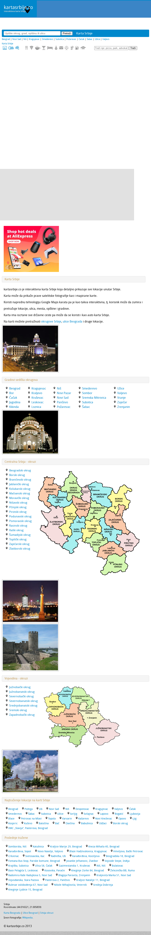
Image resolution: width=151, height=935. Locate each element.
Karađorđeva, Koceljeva (85, 856)
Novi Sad (16, 39)
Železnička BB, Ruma (122, 870)
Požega (28, 809)
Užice (97, 39)
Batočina (44, 823)
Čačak (81, 39)
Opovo (122, 818)
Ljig (134, 818)
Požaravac (71, 39)
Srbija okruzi (46, 912)
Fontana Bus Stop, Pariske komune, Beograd (34, 861)
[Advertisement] (67, 194)
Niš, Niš (100, 865)
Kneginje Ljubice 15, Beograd (25, 889)
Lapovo (104, 813)
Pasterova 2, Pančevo (57, 880)
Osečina (70, 823)
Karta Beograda (12, 912)
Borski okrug (120, 823)
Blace (11, 818)
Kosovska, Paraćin (54, 870)
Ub (40, 809)
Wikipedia (27, 917)
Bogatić (119, 813)
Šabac (89, 39)
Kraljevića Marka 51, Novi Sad (113, 875)
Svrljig (73, 813)
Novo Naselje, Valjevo (50, 851)
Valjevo (105, 39)
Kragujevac (34, 39)
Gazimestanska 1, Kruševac (74, 865)
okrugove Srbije (51, 321)
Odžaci (103, 823)
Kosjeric (12, 823)
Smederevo (47, 39)
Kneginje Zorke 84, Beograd (87, 870)
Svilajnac (89, 813)
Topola (52, 818)
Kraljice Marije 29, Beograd (66, 846)
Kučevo (28, 823)
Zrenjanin (123, 407)
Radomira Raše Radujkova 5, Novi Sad (30, 875)
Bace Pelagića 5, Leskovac (23, 870)
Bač (57, 823)
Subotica (59, 39)
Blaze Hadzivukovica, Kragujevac (88, 851)
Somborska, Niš (17, 846)
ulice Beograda (72, 321)
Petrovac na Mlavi (31, 818)
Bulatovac (117, 865)
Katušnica (38, 846)
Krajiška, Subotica (18, 865)
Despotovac (82, 809)
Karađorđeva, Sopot (19, 851)
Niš (25, 39)
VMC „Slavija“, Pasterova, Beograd (28, 828)
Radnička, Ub (58, 856)
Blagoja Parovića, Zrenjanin (74, 875)
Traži (133, 48)
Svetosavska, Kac (34, 856)
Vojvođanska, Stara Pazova (23, 880)
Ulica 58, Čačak (43, 865)
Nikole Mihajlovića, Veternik (70, 884)
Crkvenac (13, 856)
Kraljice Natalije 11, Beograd (93, 880)
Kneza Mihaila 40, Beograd (103, 846)
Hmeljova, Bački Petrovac (128, 851)
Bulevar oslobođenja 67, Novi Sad (28, 884)
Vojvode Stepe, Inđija (117, 861)
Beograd (6, 39)
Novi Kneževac (103, 818)
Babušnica (87, 823)
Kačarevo (83, 818)
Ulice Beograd (30, 912)
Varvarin (67, 818)
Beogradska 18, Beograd (120, 856)
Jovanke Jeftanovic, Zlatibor (82, 861)
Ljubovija (135, 813)
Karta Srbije (7, 43)
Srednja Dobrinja (103, 884)
